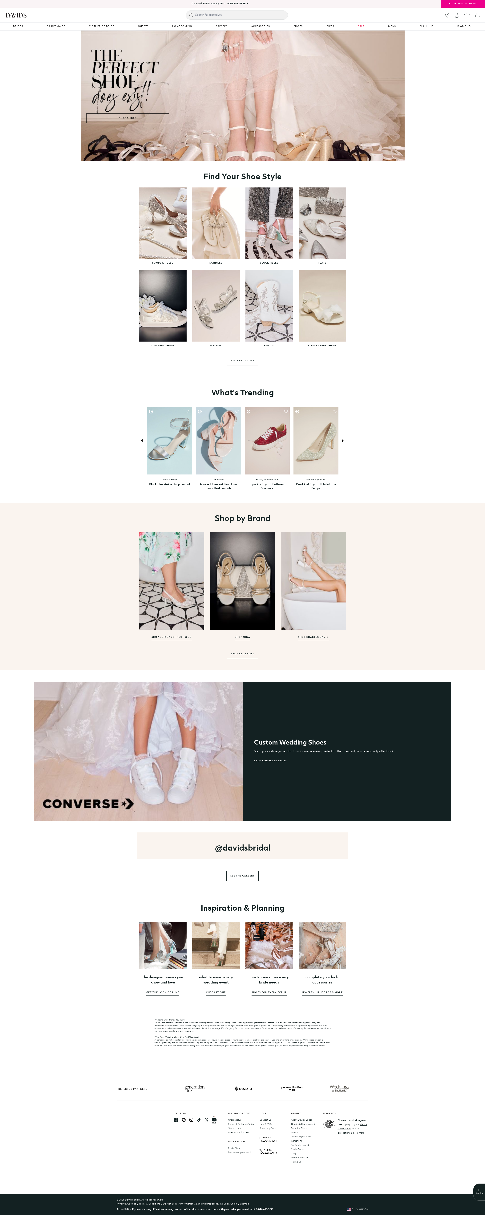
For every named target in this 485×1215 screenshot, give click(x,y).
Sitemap (244, 1204)
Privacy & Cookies (126, 1204)
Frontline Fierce (299, 1128)
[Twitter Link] (206, 1120)
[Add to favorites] (188, 412)
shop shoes (127, 118)
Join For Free (236, 3)
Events (294, 1132)
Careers (295, 1141)
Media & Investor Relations (299, 1160)
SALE (361, 26)
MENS (392, 26)
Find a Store (234, 1148)
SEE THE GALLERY (242, 876)
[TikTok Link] (199, 1120)
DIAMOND (464, 26)
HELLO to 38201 (268, 1141)
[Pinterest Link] (184, 1120)
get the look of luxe (162, 992)
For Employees (298, 1145)
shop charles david (313, 637)
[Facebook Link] (176, 1120)
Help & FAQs (266, 1124)
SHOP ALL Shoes (242, 654)
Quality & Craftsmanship (303, 1124)
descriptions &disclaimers (351, 1133)
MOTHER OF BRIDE (101, 26)
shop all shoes (242, 360)
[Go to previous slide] (142, 441)
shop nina (242, 637)
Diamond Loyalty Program (351, 1120)
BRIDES (18, 26)
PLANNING (427, 26)
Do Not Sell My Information (178, 1204)
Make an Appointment (239, 1152)
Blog (293, 1153)
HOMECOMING (182, 26)
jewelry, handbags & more (322, 992)
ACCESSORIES (260, 26)
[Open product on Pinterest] (151, 412)
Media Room (297, 1149)
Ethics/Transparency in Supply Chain (216, 1204)
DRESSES (222, 26)
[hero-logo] (16, 15)
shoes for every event (269, 992)
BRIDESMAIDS (56, 26)
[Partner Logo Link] (194, 1088)
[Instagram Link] (191, 1120)
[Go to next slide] (343, 441)
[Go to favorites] (467, 15)
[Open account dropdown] (457, 15)
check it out (216, 992)
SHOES (298, 26)
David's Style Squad (301, 1137)
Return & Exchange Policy (241, 1124)
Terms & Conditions (149, 1204)
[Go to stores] (447, 15)
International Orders (238, 1132)
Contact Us (265, 1120)
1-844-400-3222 (268, 1153)
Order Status (234, 1120)
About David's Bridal (301, 1120)
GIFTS (330, 26)
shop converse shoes (270, 761)
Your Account (235, 1128)
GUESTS (143, 26)
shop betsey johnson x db (172, 637)
